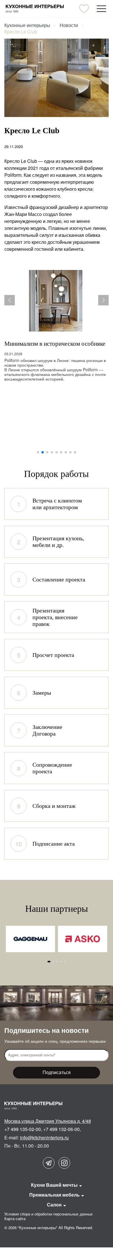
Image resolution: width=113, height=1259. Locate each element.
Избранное (84, 9)
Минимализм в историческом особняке (54, 343)
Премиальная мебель (54, 1194)
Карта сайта (14, 1218)
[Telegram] (48, 1163)
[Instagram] (64, 1163)
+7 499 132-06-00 (61, 1129)
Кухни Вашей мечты (54, 1184)
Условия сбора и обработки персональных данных (48, 1214)
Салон (54, 1204)
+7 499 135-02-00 (22, 1129)
